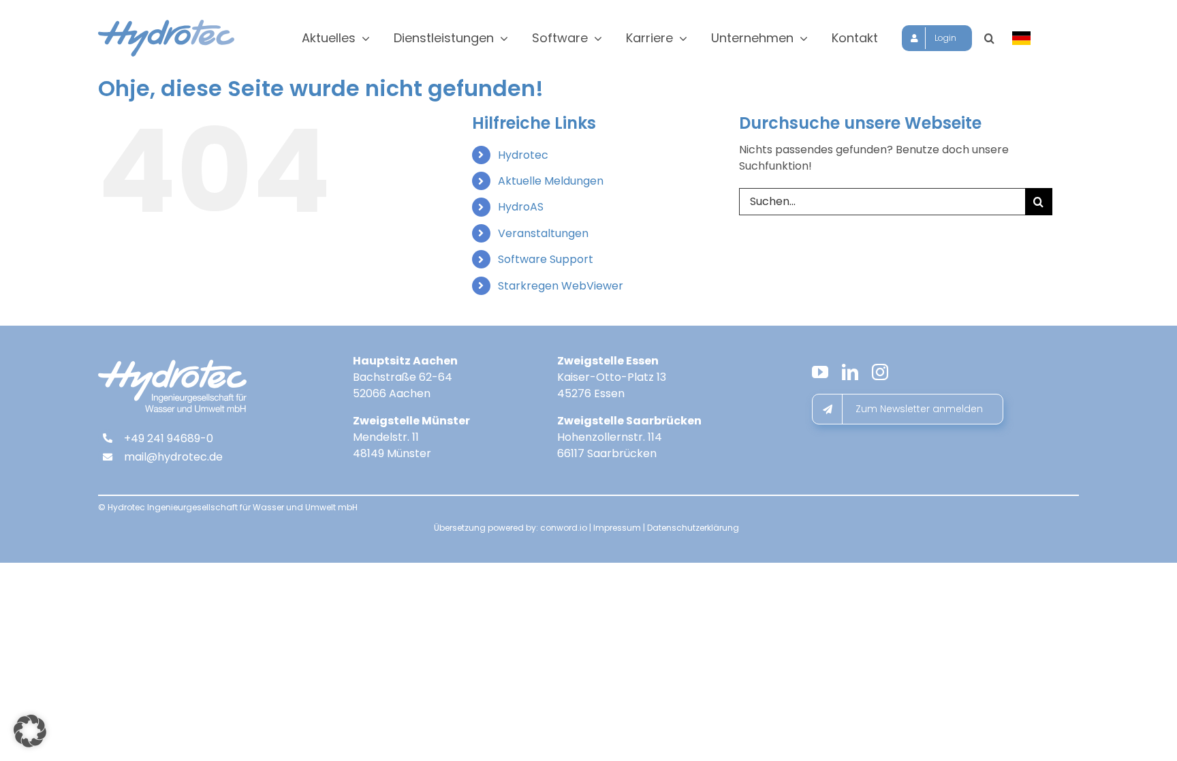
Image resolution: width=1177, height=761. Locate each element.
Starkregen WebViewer (560, 286)
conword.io (563, 527)
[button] (989, 38)
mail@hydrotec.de (173, 457)
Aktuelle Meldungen (550, 181)
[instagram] (880, 372)
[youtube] (820, 372)
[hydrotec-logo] (166, 25)
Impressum (617, 527)
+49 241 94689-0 (168, 438)
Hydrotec (523, 155)
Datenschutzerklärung (693, 527)
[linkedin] (850, 372)
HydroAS (521, 207)
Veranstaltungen (543, 233)
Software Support (545, 259)
